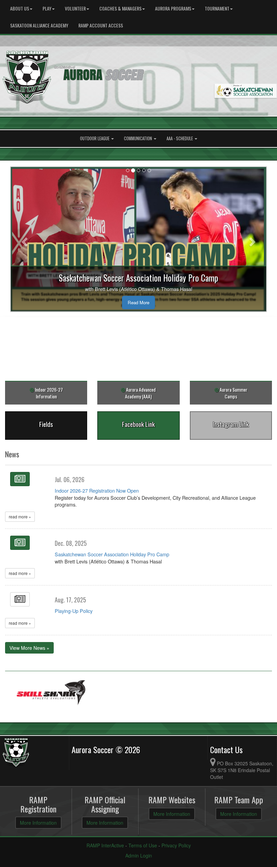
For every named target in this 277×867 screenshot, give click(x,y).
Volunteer (75, 8)
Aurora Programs (173, 8)
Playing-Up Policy (74, 610)
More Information (38, 822)
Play (47, 8)
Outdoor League (95, 138)
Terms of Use (142, 845)
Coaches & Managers (120, 8)
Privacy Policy (176, 845)
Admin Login (138, 855)
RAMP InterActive (105, 845)
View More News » (29, 647)
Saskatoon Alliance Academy (39, 25)
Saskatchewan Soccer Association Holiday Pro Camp (112, 554)
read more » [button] (20, 516)
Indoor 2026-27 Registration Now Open (97, 490)
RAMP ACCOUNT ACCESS (100, 25)
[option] (51, 693)
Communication (138, 138)
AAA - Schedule (180, 138)
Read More (138, 302)
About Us (19, 8)
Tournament (217, 8)
